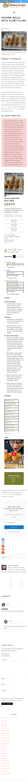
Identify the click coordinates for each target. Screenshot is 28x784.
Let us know (10, 477)
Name (3, 678)
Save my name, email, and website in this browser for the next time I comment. (12, 699)
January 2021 (5, 733)
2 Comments (15, 24)
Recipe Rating (5, 654)
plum (18, 557)
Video (17, 252)
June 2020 (4, 750)
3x (19, 256)
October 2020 (5, 740)
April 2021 (4, 725)
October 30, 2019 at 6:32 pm (14, 623)
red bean (3, 102)
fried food (15, 557)
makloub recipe (5, 494)
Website (3, 690)
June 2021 (4, 720)
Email (3, 684)
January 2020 (5, 763)
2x (17, 256)
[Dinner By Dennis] (14, 8)
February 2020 (5, 761)
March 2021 (4, 728)
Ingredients (10, 249)
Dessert (12, 556)
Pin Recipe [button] (18, 215)
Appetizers (8, 556)
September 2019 (6, 773)
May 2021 (4, 723)
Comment (4, 660)
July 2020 (4, 748)
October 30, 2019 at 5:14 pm (12, 606)
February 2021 (5, 730)
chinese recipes (10, 557)
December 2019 (5, 766)
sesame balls (4, 559)
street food (9, 559)
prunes (21, 557)
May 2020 (4, 753)
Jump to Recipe (5, 29)
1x (14, 256)
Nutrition (9, 252)
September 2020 (6, 743)
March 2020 (4, 758)
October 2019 (5, 771)
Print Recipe (8, 215)
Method (19, 249)
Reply (3, 614)
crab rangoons (15, 109)
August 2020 (5, 745)
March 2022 (4, 718)
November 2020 (5, 738)
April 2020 (4, 756)
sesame (24, 557)
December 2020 (5, 735)
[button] (5, 260)
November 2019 (5, 768)
